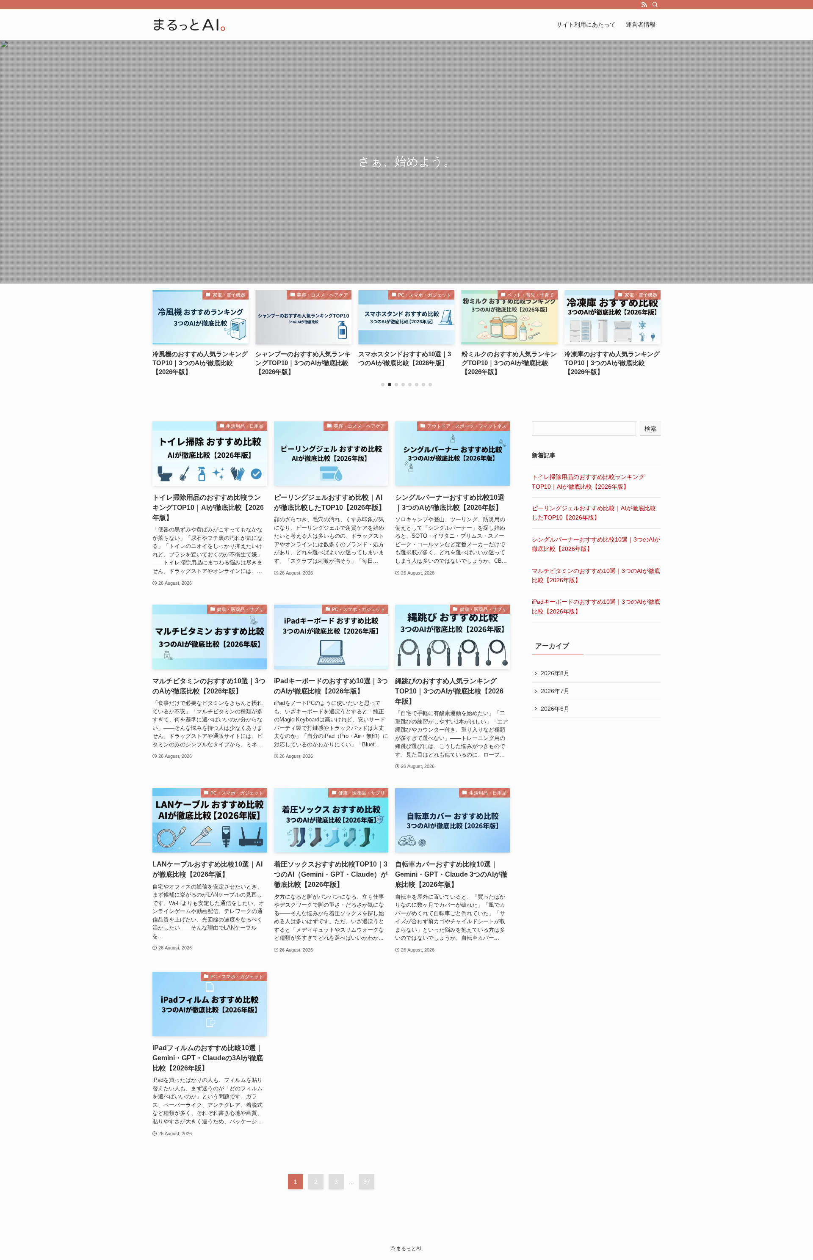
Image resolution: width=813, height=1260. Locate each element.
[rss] (644, 4)
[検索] (655, 4)
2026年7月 (555, 691)
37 (366, 1181)
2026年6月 (555, 708)
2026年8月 (555, 673)
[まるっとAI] (189, 24)
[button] (382, 384)
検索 (650, 428)
